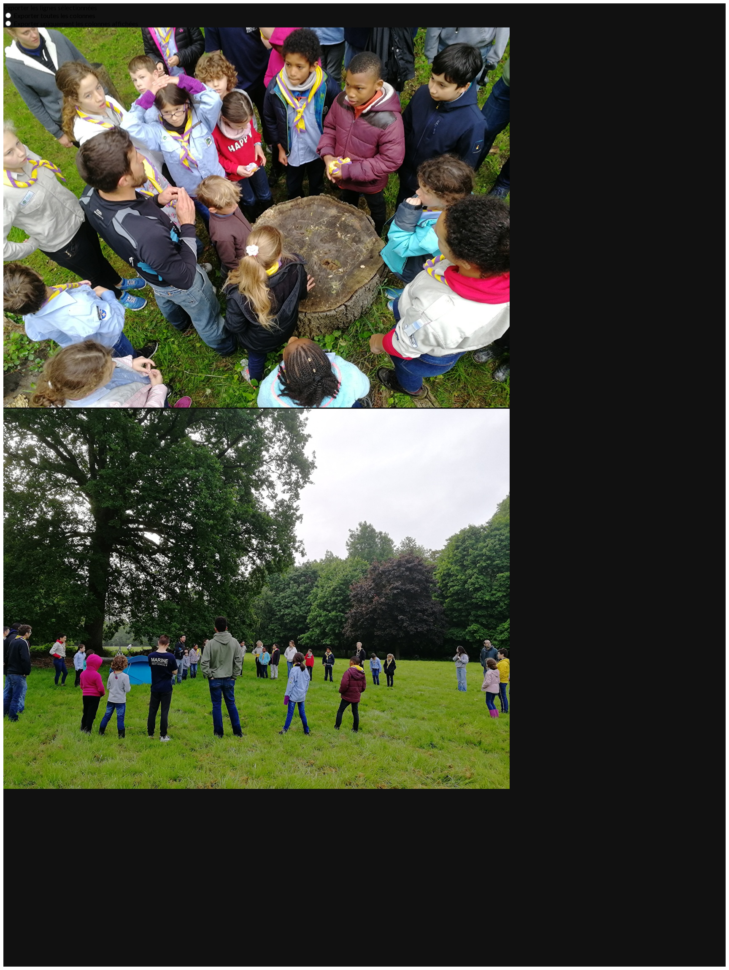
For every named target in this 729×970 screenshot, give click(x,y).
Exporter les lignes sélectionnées (50, 7)
